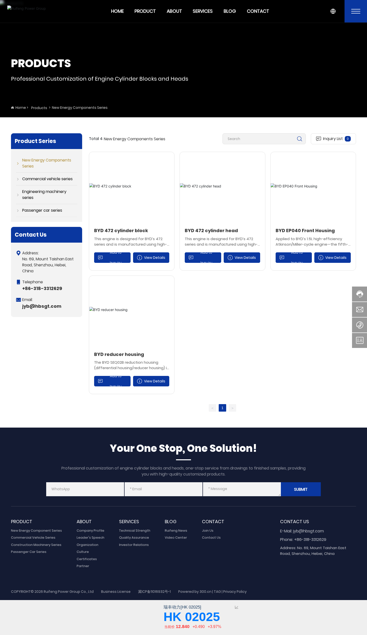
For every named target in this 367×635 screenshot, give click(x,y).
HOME (117, 11)
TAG (217, 591)
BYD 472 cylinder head (211, 230)
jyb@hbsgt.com (41, 306)
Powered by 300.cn (194, 591)
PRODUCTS (41, 63)
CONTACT (258, 11)
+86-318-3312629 (42, 288)
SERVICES (203, 11)
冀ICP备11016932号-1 (154, 591)
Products (39, 107)
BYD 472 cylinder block (121, 230)
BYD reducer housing (119, 354)
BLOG (230, 11)
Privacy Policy (235, 591)
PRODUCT (145, 11)
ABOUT (174, 11)
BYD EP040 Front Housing (305, 230)
